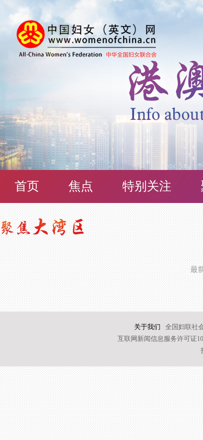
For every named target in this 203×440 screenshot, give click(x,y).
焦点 (80, 186)
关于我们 (147, 326)
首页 (27, 186)
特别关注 (146, 186)
